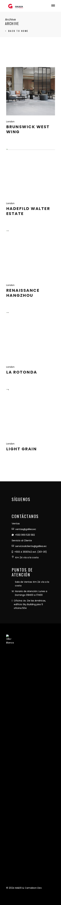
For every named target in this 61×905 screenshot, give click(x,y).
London (10, 121)
